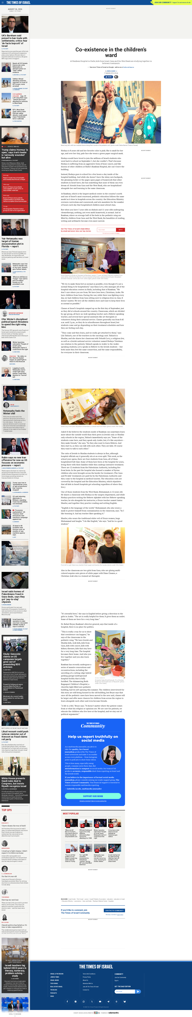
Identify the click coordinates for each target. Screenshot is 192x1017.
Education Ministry (67, 901)
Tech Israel (80, 899)
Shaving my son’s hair (10, 900)
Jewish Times (54, 977)
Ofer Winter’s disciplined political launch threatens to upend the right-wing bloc (15, 323)
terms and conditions (89, 974)
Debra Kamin (111, 71)
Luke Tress (8, 669)
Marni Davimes (6, 848)
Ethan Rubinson (6, 160)
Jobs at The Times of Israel (90, 986)
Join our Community (162, 2)
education (110, 899)
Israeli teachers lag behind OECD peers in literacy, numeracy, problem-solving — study (15, 970)
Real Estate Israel (56, 986)
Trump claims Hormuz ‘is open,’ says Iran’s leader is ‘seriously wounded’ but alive (15, 154)
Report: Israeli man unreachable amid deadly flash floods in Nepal (14, 178)
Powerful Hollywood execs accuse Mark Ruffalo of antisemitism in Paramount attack (13, 687)
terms (118, 233)
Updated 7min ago (13, 146)
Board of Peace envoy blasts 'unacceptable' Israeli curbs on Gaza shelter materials (13, 188)
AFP (15, 537)
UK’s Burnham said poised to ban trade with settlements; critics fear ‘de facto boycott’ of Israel (14, 40)
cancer (86, 899)
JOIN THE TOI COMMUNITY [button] (114, 910)
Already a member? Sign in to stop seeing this (93, 801)
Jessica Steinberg (10, 692)
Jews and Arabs (87, 901)
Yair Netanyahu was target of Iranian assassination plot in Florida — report (13, 242)
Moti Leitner (5, 922)
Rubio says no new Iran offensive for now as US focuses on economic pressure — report (14, 461)
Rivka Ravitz (5, 823)
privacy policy (87, 977)
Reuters (16, 74)
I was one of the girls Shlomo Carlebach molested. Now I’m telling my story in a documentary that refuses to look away (15, 882)
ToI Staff (5, 48)
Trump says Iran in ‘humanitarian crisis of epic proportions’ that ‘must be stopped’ (20, 486)
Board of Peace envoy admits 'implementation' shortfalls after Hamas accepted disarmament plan (15, 199)
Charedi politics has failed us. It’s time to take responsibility (14, 926)
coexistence (77, 901)
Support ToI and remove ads (181, 2)
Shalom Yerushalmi (14, 314)
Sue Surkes (16, 978)
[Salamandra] (113, 1012)
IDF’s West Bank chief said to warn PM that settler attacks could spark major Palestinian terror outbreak (20, 114)
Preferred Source (128, 67)
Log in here (120, 914)
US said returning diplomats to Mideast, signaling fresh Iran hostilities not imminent (20, 500)
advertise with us (88, 983)
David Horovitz (14, 406)
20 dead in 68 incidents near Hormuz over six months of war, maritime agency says (19, 530)
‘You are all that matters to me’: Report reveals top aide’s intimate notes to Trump (71, 858)
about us (85, 980)
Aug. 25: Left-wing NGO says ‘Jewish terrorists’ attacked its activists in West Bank (20, 99)
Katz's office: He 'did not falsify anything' (15, 728)
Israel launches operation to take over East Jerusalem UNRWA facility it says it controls (20, 622)
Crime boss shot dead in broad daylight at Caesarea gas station (113, 833)
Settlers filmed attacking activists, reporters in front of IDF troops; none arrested (20, 82)
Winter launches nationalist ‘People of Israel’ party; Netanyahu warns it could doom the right (100, 834)
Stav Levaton (18, 121)
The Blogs (53, 990)
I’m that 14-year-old (9, 876)
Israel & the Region (56, 974)
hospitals (111, 901)
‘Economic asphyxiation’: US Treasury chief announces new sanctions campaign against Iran (20, 514)
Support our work (93, 796)
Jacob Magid (17, 492)
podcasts (53, 993)
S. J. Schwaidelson (7, 873)
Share (110, 77)
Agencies (17, 89)
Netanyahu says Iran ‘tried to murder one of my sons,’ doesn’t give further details (100, 858)
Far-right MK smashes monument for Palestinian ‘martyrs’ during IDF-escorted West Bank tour (86, 859)
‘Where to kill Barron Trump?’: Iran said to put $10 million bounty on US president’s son (71, 833)
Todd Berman (5, 897)
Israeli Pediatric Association (98, 899)
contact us (86, 990)
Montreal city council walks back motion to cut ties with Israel (13, 698)
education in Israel (119, 899)
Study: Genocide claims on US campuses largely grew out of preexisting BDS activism (12, 660)
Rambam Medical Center (100, 901)
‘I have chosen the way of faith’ (14, 826)
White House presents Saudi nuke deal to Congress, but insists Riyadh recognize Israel (14, 782)
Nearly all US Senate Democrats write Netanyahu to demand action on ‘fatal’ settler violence (20, 67)
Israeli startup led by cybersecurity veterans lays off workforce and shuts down (114, 858)
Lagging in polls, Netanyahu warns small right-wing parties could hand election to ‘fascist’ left (20, 372)
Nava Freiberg (7, 468)
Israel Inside (72, 899)
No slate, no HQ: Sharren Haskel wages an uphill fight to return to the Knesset (17, 358)
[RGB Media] (97, 1013)
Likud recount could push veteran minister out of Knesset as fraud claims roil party (15, 735)
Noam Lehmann (18, 88)
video (52, 996)
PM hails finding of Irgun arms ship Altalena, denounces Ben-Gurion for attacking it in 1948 (86, 834)
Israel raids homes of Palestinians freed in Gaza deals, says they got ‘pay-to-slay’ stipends (13, 596)
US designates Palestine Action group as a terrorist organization (14, 209)
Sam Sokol (17, 351)
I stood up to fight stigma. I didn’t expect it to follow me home (14, 852)
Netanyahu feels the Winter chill (13, 412)
